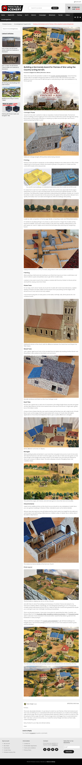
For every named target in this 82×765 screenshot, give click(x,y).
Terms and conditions (30, 748)
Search (55, 8)
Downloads (7, 748)
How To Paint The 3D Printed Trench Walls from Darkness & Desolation (10, 67)
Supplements (27, 24)
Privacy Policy (27, 750)
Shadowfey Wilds (41, 614)
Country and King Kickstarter (59, 76)
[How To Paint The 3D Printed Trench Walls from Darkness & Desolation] (11, 59)
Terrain (60, 15)
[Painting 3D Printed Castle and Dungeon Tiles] (11, 107)
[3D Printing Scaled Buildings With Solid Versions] (11, 76)
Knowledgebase (6, 19)
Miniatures (52, 15)
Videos (68, 15)
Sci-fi (26, 15)
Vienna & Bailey (51, 762)
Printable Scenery (7, 24)
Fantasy (19, 15)
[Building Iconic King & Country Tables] (11, 92)
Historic (33, 15)
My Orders (6, 745)
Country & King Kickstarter (50, 621)
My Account (78, 1)
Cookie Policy (7, 750)
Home (3, 15)
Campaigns (42, 15)
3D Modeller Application (30, 745)
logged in (32, 733)
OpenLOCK (11, 15)
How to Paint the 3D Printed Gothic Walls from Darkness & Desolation (10, 50)
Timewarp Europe (73, 614)
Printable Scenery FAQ (9, 752)
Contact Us (27, 743)
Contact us (55, 745)
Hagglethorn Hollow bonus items (56, 614)
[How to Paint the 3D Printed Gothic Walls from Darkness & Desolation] (11, 42)
